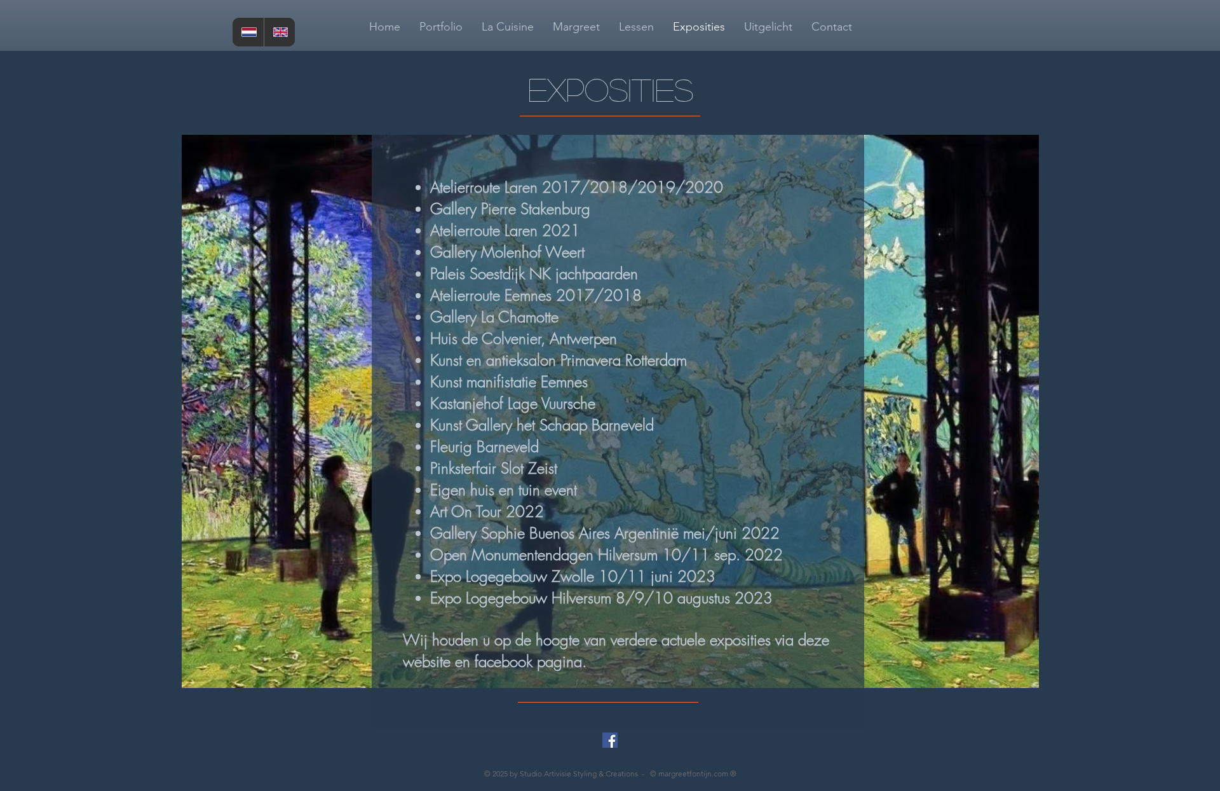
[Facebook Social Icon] (610, 740)
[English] (279, 32)
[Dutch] (248, 32)
